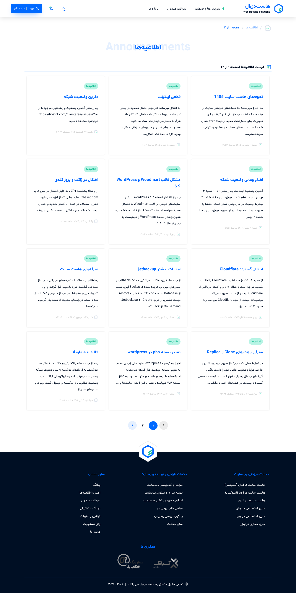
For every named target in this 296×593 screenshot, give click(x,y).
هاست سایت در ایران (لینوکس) (244, 485)
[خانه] (268, 27)
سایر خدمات (175, 524)
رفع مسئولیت (91, 524)
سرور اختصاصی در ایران (250, 508)
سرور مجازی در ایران (252, 524)
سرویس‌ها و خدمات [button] (207, 9)
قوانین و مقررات (90, 516)
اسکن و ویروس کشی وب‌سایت (163, 500)
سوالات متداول (176, 9)
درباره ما (153, 9)
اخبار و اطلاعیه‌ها (90, 493)
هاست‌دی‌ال (147, 584)
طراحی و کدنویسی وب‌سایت (165, 485)
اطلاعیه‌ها (252, 27)
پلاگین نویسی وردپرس (168, 516)
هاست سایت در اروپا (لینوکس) (245, 493)
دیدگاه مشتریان (90, 508)
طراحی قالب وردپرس (170, 508)
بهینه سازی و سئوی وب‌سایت (164, 493)
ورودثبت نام (24, 8)
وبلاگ (96, 485)
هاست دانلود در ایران (251, 500)
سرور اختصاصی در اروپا (250, 516)
